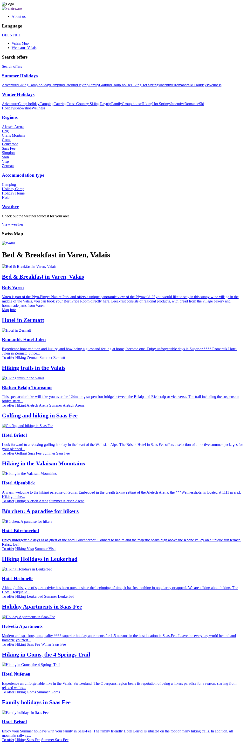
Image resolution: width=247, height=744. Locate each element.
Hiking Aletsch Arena (31, 405)
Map (5, 310)
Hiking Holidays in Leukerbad (39, 559)
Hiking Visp (24, 549)
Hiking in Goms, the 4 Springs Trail (46, 654)
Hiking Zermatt (27, 357)
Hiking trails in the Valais (33, 368)
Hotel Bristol (14, 435)
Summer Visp (45, 549)
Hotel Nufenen (16, 674)
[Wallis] (8, 243)
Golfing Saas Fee (28, 453)
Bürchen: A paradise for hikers (40, 511)
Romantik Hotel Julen (24, 339)
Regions (10, 117)
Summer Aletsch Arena (66, 405)
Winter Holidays (18, 94)
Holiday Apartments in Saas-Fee (42, 606)
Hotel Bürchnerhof (20, 530)
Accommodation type (23, 175)
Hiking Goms (25, 692)
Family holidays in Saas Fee (36, 702)
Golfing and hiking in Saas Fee (40, 415)
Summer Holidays (20, 75)
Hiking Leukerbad (29, 596)
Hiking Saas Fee (27, 644)
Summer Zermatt (52, 357)
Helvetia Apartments (22, 626)
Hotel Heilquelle (17, 578)
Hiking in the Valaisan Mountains (43, 463)
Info (13, 310)
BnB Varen (13, 287)
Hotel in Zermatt (23, 320)
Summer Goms (48, 692)
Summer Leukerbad (59, 596)
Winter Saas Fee (53, 644)
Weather (10, 206)
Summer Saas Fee (56, 453)
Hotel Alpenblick (18, 482)
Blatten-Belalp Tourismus (27, 387)
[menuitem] (128, 16)
